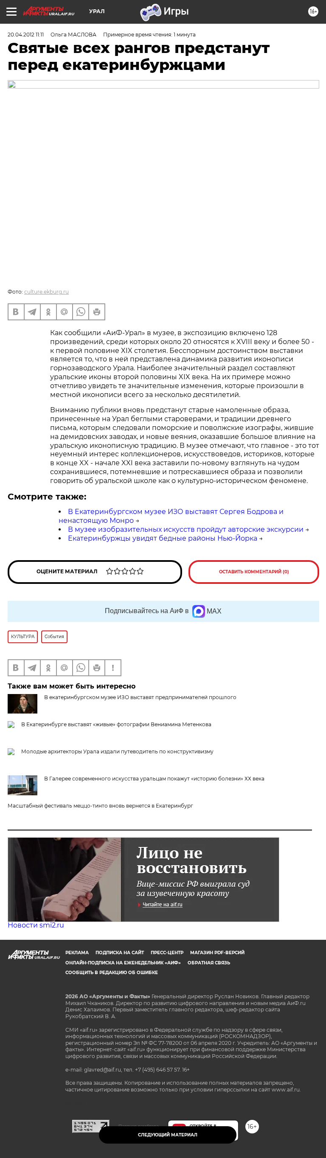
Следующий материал (167, 1135)
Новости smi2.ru (36, 925)
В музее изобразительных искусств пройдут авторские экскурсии (186, 529)
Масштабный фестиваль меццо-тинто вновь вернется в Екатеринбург (100, 806)
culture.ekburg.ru (46, 292)
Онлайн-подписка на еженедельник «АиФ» (123, 963)
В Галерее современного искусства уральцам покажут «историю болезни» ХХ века (154, 778)
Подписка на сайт (120, 952)
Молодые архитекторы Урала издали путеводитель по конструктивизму (117, 751)
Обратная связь (209, 963)
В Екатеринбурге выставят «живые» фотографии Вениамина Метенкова (116, 724)
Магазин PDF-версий (217, 952)
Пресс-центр (167, 952)
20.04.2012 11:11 (26, 34)
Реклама (77, 952)
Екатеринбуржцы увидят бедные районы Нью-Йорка (162, 538)
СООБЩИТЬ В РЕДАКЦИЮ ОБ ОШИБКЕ (111, 972)
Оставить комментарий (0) (254, 572)
